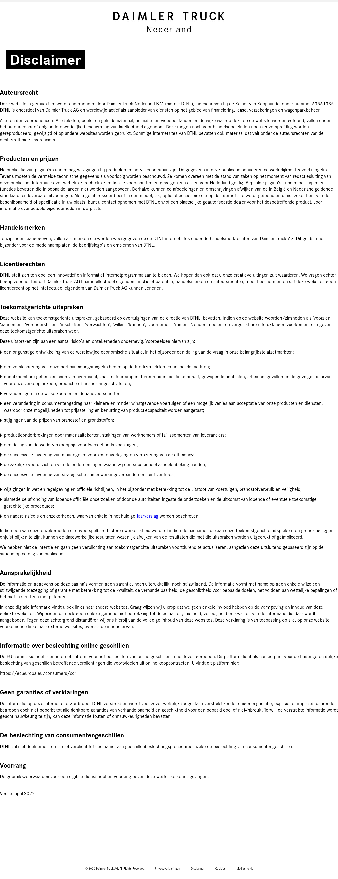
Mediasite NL (244, 868)
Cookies (220, 868)
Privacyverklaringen (167, 868)
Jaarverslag (147, 516)
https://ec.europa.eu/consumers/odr (38, 673)
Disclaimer (197, 868)
